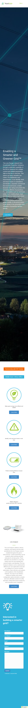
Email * (6, 641)
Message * (7, 651)
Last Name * (7, 636)
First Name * (7, 630)
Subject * (6, 646)
